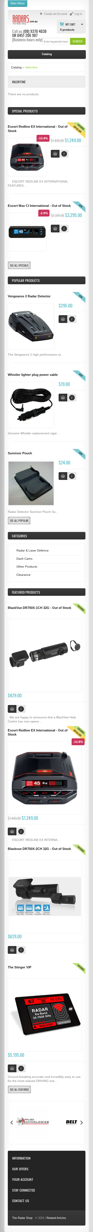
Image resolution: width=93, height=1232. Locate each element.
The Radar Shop (22, 1218)
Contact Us (20, 1201)
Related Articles (56, 1218)
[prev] (11, 1122)
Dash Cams (24, 558)
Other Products (26, 566)
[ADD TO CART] (63, 319)
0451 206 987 (27, 35)
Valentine (31, 67)
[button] (77, 41)
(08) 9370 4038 (34, 31)
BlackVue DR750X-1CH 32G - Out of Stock (39, 608)
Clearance (23, 574)
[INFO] (72, 319)
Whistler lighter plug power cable (33, 374)
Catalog (16, 67)
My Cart (70, 24)
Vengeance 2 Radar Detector (29, 296)
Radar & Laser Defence (32, 550)
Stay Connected (23, 1190)
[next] (81, 1122)
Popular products (26, 280)
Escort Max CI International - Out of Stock (39, 205)
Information (21, 1158)
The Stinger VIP (19, 967)
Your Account (22, 1179)
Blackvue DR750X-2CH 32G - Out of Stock (39, 849)
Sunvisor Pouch (20, 453)
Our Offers (20, 1169)
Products (26, 592)
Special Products (25, 111)
